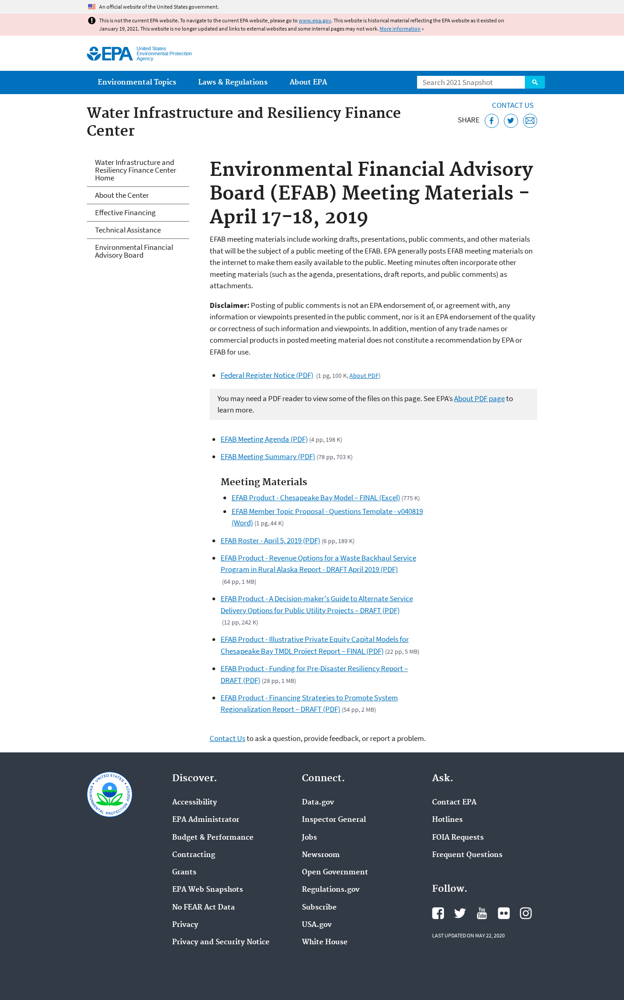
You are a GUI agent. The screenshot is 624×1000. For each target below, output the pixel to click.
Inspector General (334, 820)
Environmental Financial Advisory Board (134, 251)
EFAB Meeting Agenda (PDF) (264, 439)
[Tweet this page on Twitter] (511, 121)
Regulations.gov (331, 890)
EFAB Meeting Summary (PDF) (268, 456)
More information (400, 28)
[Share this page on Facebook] (492, 121)
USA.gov (317, 925)
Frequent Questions (467, 855)
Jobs (309, 838)
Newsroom (321, 855)
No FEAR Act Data (203, 908)
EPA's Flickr (504, 913)
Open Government (335, 872)
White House (325, 942)
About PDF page (479, 398)
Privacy (185, 925)
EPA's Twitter (460, 913)
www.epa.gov (315, 20)
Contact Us (513, 105)
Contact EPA (454, 803)
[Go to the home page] (110, 54)
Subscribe (319, 908)
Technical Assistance (128, 230)
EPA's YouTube (482, 913)
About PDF (364, 375)
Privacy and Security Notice (221, 942)
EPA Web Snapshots (207, 890)
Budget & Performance (213, 838)
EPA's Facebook (438, 913)
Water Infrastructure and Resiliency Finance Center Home (135, 170)
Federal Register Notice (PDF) (267, 375)
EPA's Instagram (526, 913)
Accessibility (194, 803)
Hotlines (447, 820)
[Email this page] (530, 121)
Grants (184, 872)
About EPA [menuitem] (308, 82)
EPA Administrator (205, 820)
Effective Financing (125, 212)
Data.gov (318, 803)
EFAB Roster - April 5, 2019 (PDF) (270, 540)
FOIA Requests (458, 838)
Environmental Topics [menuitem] (137, 82)
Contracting (193, 855)
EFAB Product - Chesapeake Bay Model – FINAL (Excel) (316, 497)
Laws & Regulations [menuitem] (233, 82)
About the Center (122, 195)
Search (535, 82)
